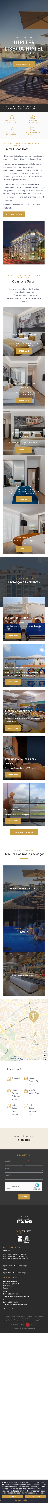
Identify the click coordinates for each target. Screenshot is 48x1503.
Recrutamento (31, 1321)
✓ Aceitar (12, 1496)
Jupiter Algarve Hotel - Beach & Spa (14, 1254)
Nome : (8, 1161)
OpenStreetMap (42, 1060)
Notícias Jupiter (20, 1316)
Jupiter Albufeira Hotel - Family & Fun (15, 1258)
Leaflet (25, 1060)
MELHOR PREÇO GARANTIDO (12, 121)
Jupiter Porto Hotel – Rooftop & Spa (14, 1273)
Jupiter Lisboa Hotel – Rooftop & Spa (15, 1266)
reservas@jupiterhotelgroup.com (16, 1304)
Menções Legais (36, 1319)
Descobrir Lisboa (10, 1316)
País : (27, 1161)
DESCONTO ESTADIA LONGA (21, 618)
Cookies (21, 1324)
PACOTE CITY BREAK (16, 667)
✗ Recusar (35, 1496)
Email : (8, 1175)
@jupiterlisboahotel (24, 1136)
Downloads (29, 1316)
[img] (24, 665)
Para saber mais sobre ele (24, 1500)
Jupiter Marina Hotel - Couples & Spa (15, 1256)
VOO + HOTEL (13, 809)
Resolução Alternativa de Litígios (15, 1321)
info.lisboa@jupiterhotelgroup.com (17, 1296)
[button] (33, 1016)
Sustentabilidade (38, 1316)
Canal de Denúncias (25, 1319)
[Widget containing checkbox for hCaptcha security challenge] (23, 1186)
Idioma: (8, 1168)
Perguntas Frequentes (12, 1319)
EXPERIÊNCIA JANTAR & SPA (20, 759)
